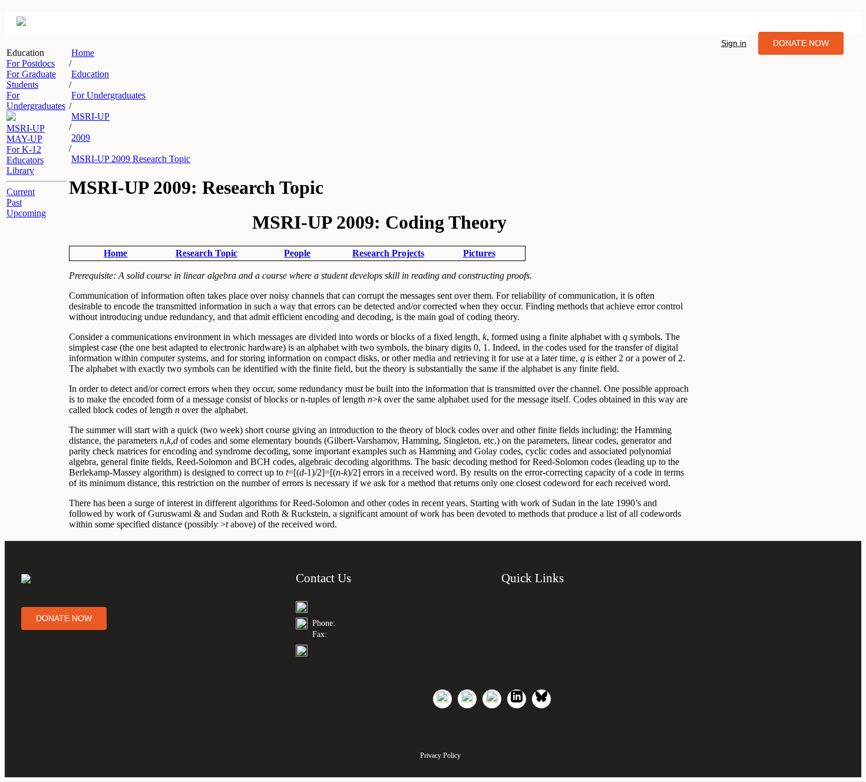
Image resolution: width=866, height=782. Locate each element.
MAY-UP (24, 139)
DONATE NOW (801, 43)
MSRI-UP (25, 128)
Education (90, 74)
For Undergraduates (108, 95)
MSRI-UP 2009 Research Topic (130, 159)
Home (82, 53)
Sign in (733, 43)
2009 (80, 138)
